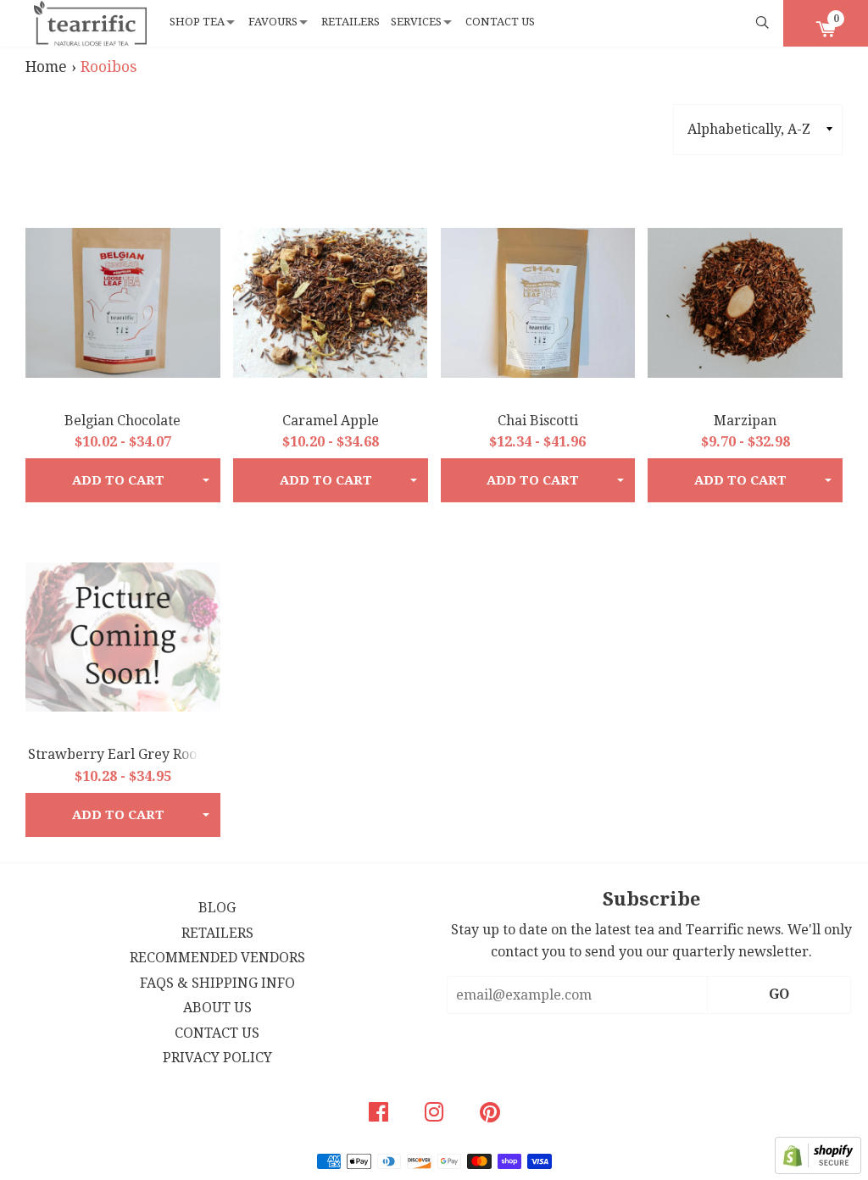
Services (416, 21)
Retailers (350, 21)
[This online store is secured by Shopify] (818, 1169)
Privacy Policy (217, 1058)
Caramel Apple (330, 421)
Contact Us (500, 21)
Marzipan (745, 421)
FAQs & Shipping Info (217, 983)
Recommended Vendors (217, 958)
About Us (217, 1008)
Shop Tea (197, 21)
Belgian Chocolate (122, 421)
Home (46, 66)
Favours (273, 21)
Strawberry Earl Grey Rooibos (125, 754)
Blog (217, 908)
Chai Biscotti (538, 421)
